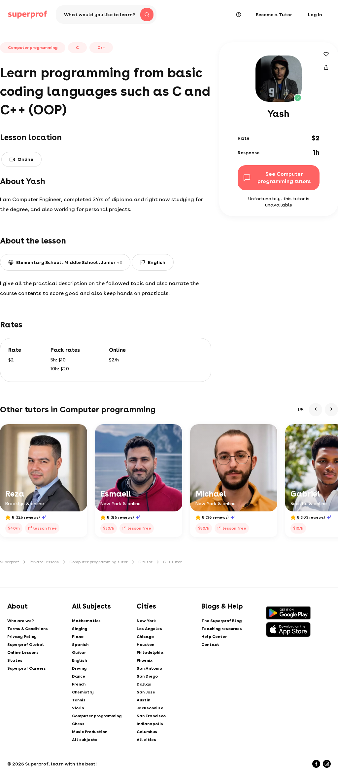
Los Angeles (149, 628)
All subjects (84, 739)
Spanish (80, 644)
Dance (78, 676)
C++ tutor (172, 562)
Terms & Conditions (27, 628)
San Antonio (149, 668)
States (14, 660)
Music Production (89, 731)
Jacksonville (150, 708)
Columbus (147, 731)
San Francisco (151, 716)
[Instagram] (327, 764)
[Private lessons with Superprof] (28, 15)
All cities (146, 739)
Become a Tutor (274, 14)
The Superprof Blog (221, 620)
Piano (78, 636)
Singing (79, 628)
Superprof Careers (26, 668)
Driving (79, 668)
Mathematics (86, 620)
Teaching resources (221, 628)
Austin (143, 700)
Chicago (145, 636)
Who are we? (20, 620)
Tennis (78, 700)
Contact (210, 644)
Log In (315, 14)
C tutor (145, 562)
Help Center (214, 636)
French (78, 684)
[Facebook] (316, 764)
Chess (78, 724)
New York (146, 620)
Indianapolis (150, 724)
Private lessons (44, 562)
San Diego (147, 676)
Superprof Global (25, 644)
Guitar (79, 652)
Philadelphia (150, 652)
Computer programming (96, 716)
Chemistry (83, 692)
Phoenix (144, 660)
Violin (78, 708)
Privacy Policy (22, 636)
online (25, 159)
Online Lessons (23, 652)
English (79, 660)
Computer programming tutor (98, 562)
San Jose (146, 692)
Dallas (144, 684)
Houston (145, 644)
